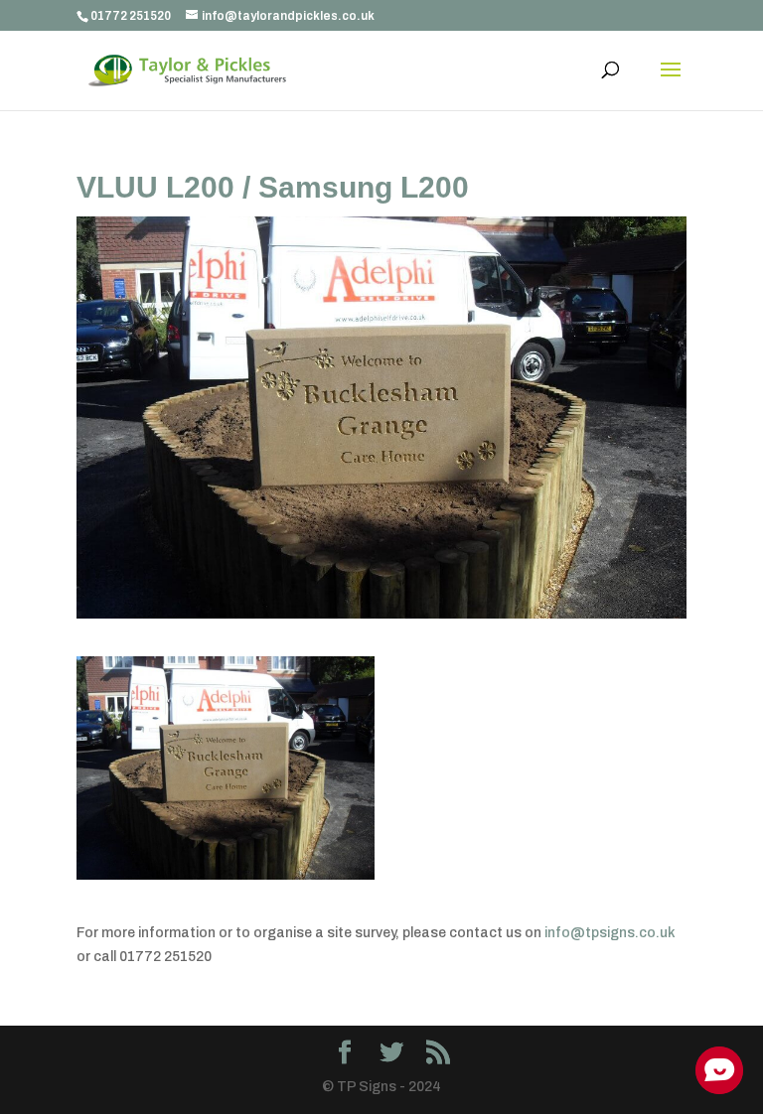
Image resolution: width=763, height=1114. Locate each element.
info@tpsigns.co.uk (610, 932)
